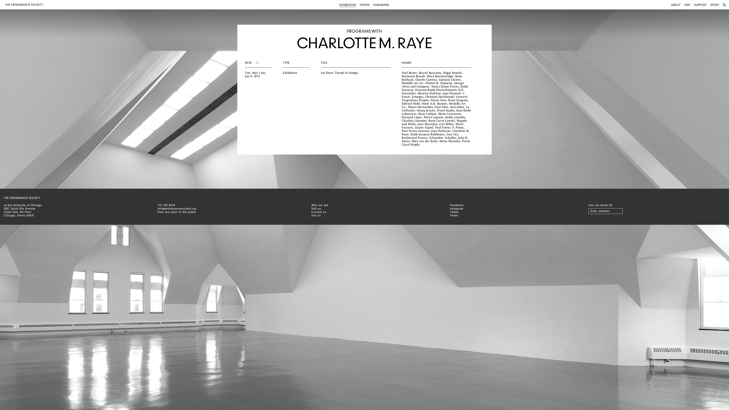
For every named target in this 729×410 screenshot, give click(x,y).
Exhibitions (347, 5)
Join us (316, 215)
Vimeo (454, 215)
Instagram (456, 208)
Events (365, 5)
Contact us (318, 212)
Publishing (381, 5)
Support (700, 5)
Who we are (319, 205)
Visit (687, 5)
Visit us (316, 208)
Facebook (456, 205)
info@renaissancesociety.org (177, 208)
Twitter (454, 212)
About (676, 5)
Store (715, 5)
